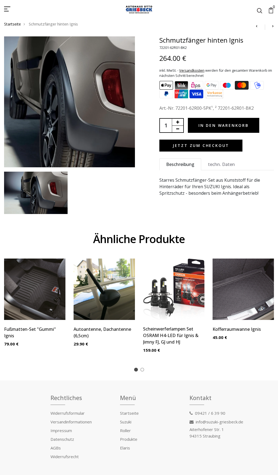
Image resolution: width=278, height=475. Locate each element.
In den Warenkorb (223, 125)
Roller (125, 430)
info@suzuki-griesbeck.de (219, 421)
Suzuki (125, 421)
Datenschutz (62, 439)
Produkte (128, 439)
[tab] (180, 164)
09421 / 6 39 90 (210, 413)
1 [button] (137, 370)
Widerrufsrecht (64, 456)
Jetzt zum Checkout (201, 145)
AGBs (55, 448)
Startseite (12, 24)
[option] (35, 307)
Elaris (125, 448)
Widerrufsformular (67, 413)
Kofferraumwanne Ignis (237, 329)
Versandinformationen (71, 421)
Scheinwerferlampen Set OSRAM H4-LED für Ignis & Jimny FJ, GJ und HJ (170, 335)
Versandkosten (191, 70)
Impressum (61, 430)
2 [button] (143, 370)
